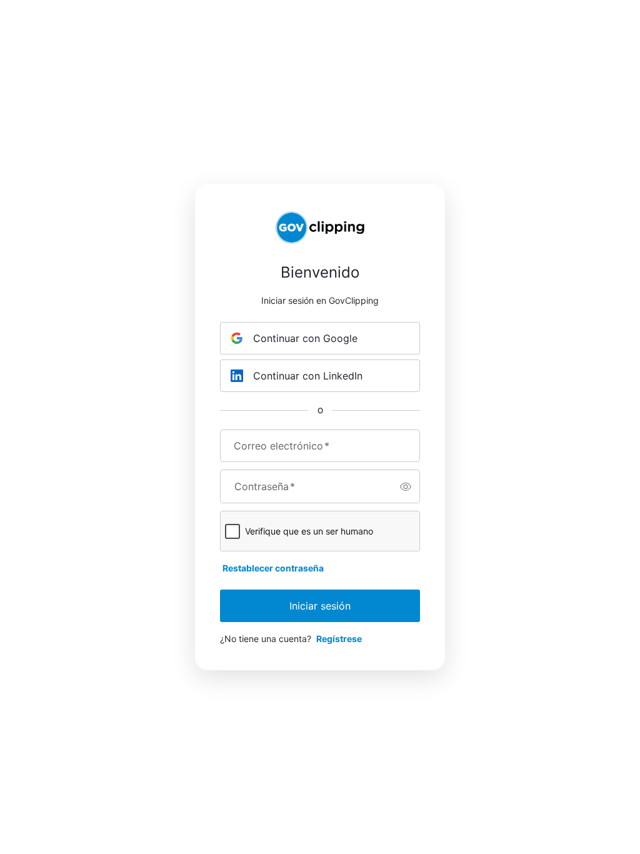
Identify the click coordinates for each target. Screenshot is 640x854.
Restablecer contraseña (273, 568)
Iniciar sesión (320, 606)
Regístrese (339, 638)
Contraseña (264, 486)
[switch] (405, 486)
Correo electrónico (281, 445)
